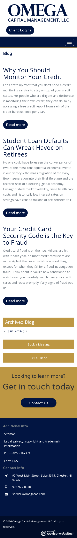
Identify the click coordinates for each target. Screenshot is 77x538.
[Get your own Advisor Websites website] (57, 533)
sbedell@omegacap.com (28, 494)
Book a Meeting (39, 344)
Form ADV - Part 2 (17, 453)
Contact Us (38, 403)
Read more (15, 124)
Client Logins (20, 30)
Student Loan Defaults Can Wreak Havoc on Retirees (35, 147)
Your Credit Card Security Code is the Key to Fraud (38, 236)
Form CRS (11, 461)
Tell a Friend (38, 358)
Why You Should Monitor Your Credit (32, 73)
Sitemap (10, 434)
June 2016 (15, 331)
